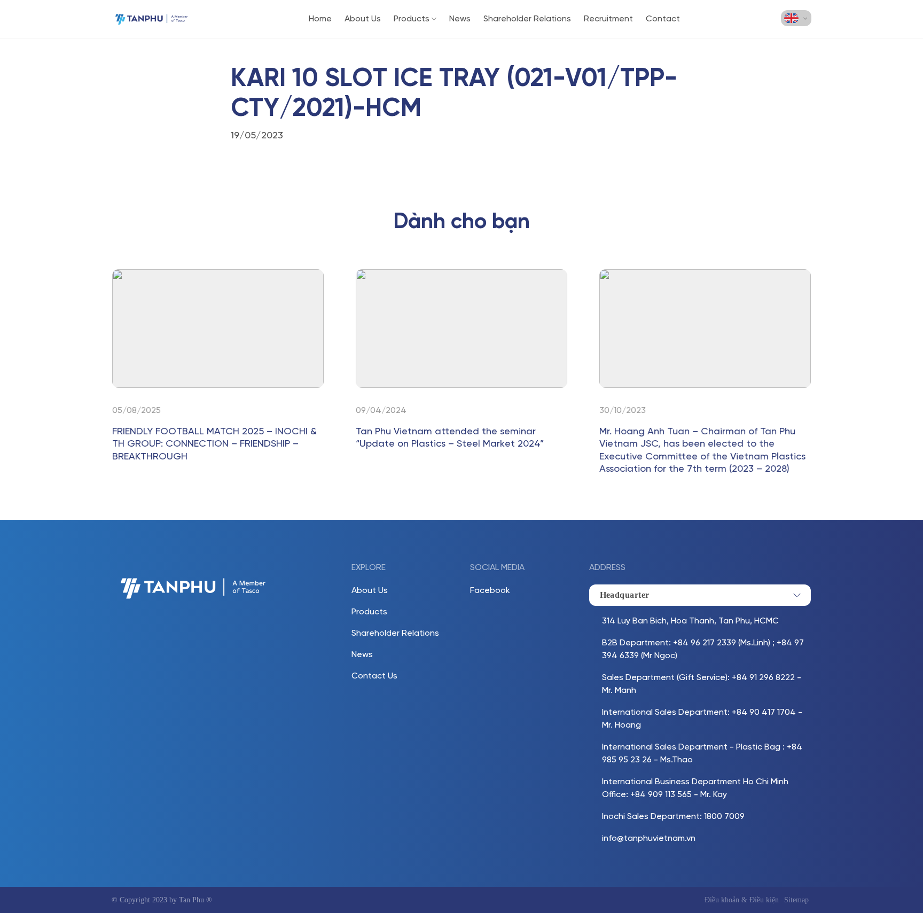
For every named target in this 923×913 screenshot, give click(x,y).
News (460, 19)
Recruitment (608, 19)
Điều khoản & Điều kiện (742, 900)
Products (411, 19)
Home (320, 19)
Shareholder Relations (527, 19)
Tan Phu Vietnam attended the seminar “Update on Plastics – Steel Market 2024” (450, 438)
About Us (363, 19)
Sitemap (796, 900)
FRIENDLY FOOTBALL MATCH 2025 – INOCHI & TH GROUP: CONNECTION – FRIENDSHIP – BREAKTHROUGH (214, 444)
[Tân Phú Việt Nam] (152, 19)
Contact (663, 19)
